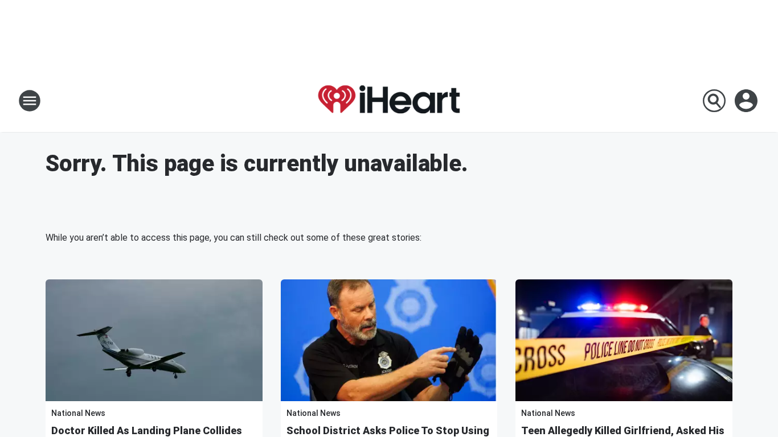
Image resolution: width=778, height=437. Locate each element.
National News (78, 413)
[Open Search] (714, 100)
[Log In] (747, 100)
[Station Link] (389, 101)
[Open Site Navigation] (29, 100)
